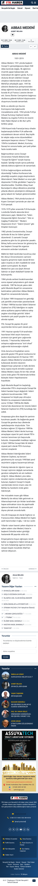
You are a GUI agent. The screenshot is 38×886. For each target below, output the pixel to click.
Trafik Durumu (9, 843)
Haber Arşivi (9, 855)
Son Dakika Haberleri (24, 850)
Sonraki (32, 569)
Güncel (19, 8)
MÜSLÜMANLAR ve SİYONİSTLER (16, 604)
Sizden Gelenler (19, 869)
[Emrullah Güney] (5, 675)
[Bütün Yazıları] (35, 587)
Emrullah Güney (17, 674)
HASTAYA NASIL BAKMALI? (14, 625)
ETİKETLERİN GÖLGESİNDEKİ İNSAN (22, 725)
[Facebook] (10, 829)
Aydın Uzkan (16, 721)
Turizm (10, 864)
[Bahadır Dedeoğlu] (5, 704)
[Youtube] (20, 829)
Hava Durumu (27, 839)
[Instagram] (17, 829)
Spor (21, 864)
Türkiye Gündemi (25, 866)
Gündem (27, 864)
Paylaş (6, 46)
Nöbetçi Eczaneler (11, 839)
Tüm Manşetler (10, 849)
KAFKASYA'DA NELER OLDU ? (22, 677)
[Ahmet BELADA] (5, 28)
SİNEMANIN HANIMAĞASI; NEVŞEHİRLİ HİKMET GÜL (21, 715)
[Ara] (32, 3)
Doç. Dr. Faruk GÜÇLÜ (19, 711)
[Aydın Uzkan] (5, 723)
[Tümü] (35, 669)
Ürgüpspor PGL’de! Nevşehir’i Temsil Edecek (17, 881)
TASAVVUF (8, 628)
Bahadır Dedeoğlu (18, 702)
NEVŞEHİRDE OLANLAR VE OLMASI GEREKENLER (21, 705)
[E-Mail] (12, 34)
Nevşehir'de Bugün (8, 8)
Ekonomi (16, 864)
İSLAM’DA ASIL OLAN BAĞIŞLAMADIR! (18, 598)
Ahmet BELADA (17, 31)
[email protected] (20, 814)
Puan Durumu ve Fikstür (26, 844)
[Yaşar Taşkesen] (5, 695)
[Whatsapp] (24, 829)
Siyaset (27, 8)
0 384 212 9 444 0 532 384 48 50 (20, 818)
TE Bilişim (24, 874)
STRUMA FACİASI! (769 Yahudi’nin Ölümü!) (19, 608)
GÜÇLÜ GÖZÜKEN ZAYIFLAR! (14, 594)
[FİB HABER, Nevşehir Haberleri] (12, 2)
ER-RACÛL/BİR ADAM (12, 591)
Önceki (5, 569)
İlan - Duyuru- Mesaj (12, 866)
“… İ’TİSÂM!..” (8, 617)
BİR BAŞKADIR (16, 696)
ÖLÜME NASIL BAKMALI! (13, 621)
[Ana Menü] (35, 3)
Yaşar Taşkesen (17, 693)
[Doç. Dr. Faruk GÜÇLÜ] (5, 714)
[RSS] (28, 829)
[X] (13, 829)
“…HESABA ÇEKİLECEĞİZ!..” (14, 614)
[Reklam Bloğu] (19, 745)
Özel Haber (31, 862)
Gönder (5, 657)
